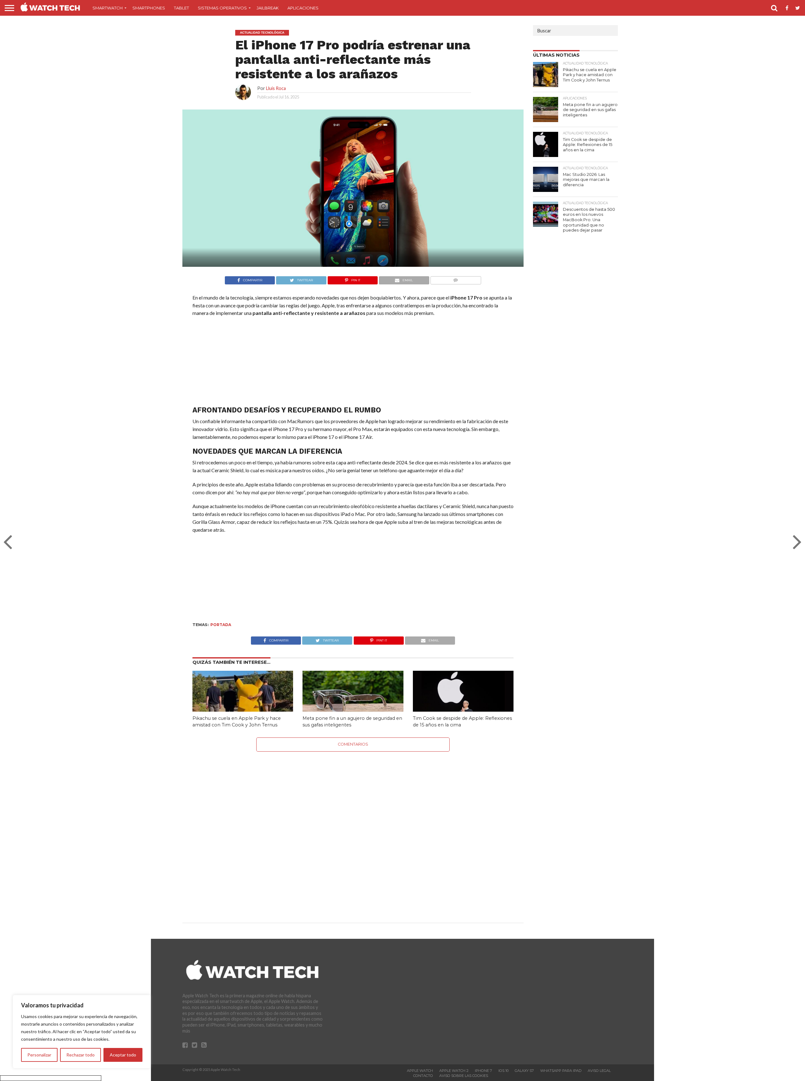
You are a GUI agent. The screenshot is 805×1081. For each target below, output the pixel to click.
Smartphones (148, 7)
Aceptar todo (123, 1054)
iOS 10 (503, 1070)
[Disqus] (353, 830)
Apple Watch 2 (454, 1070)
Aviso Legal (599, 1070)
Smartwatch (107, 7)
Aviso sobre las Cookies (463, 1075)
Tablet (181, 7)
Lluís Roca (276, 88)
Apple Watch (420, 1070)
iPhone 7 (483, 1070)
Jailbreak (268, 7)
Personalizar (39, 1054)
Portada (220, 624)
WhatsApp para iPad (560, 1070)
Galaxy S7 (524, 1070)
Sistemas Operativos (222, 7)
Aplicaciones (303, 7)
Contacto (423, 1075)
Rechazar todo (80, 1054)
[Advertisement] (353, 362)
